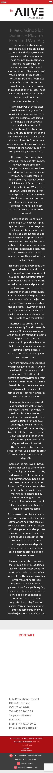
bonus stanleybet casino (27, 590)
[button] (26, 2)
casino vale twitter (25, 572)
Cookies (26, 748)
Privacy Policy (26, 751)
